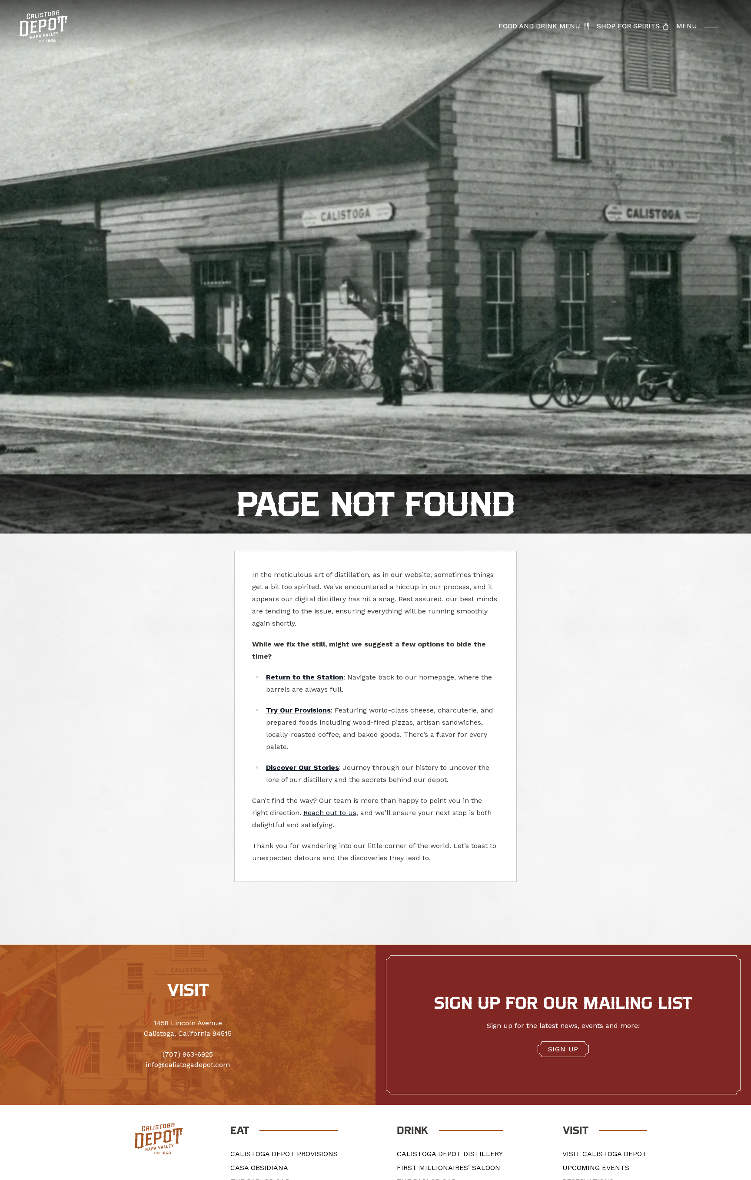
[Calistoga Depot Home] (43, 26)
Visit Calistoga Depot (604, 1154)
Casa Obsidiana (259, 1167)
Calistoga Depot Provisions (284, 1154)
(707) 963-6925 (188, 1054)
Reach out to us (329, 813)
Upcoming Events (595, 1167)
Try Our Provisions (298, 710)
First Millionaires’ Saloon (448, 1167)
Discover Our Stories (302, 767)
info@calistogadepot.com (188, 1065)
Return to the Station (304, 677)
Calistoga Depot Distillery (450, 1154)
